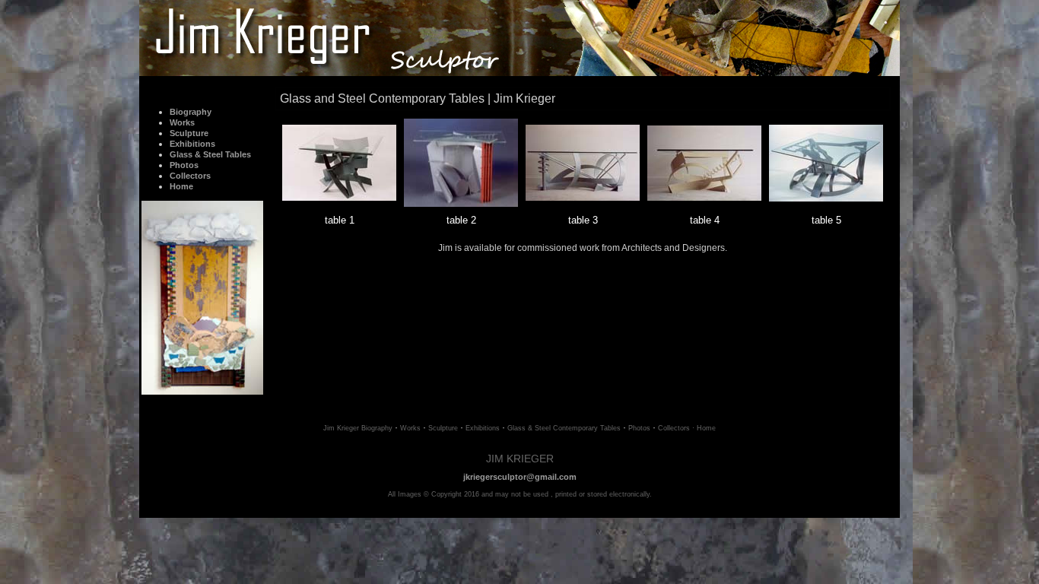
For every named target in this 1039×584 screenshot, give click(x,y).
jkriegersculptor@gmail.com (520, 476)
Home (181, 186)
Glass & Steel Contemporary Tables (564, 428)
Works (410, 428)
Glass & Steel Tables (210, 154)
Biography (190, 111)
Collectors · (676, 428)
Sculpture (189, 133)
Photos (184, 165)
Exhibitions (192, 143)
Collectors (190, 175)
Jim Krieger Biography (359, 428)
